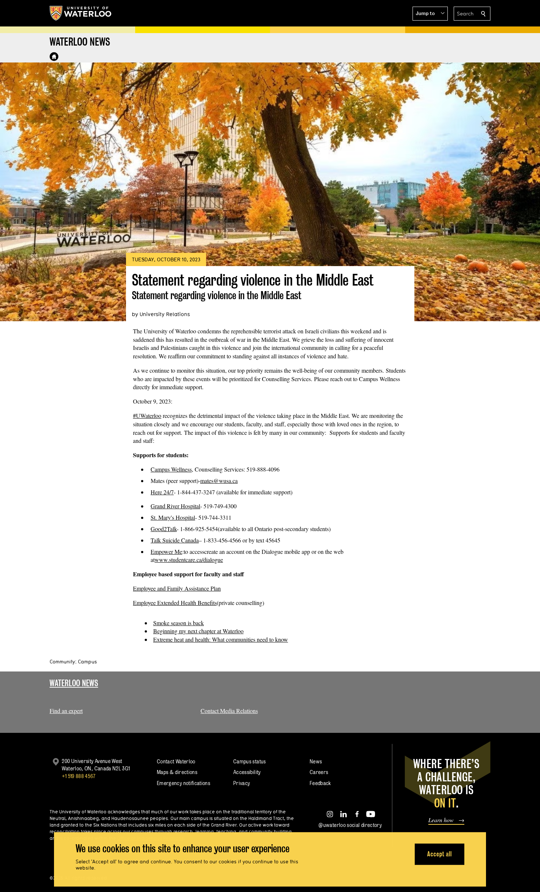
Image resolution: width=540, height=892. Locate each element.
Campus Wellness (171, 469)
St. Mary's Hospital (173, 517)
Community (62, 661)
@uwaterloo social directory (350, 825)
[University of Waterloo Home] (81, 13)
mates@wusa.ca (219, 480)
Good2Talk (164, 529)
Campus (87, 661)
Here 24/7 (162, 492)
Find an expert (66, 710)
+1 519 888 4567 (79, 776)
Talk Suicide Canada (175, 540)
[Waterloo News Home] (54, 56)
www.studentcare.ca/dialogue (189, 559)
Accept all (439, 854)
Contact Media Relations (229, 710)
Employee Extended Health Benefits (175, 602)
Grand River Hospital (175, 506)
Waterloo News (74, 683)
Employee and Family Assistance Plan (177, 588)
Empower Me (166, 551)
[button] (430, 13)
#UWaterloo (147, 415)
